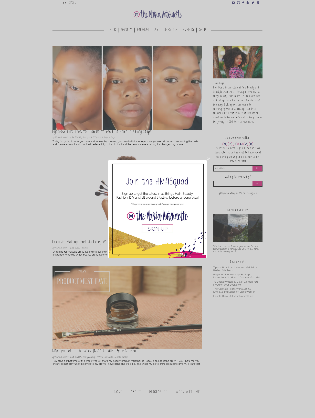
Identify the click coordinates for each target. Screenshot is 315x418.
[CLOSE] (208, 158)
